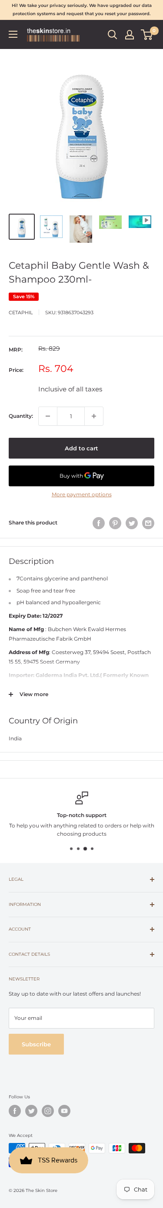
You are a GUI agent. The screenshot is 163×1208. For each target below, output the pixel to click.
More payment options (82, 494)
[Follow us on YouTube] (64, 1111)
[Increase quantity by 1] (94, 416)
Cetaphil (21, 312)
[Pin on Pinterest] (115, 523)
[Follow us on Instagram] (48, 1111)
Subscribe (36, 1044)
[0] (147, 34)
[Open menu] (13, 34)
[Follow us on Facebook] (15, 1111)
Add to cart (81, 448)
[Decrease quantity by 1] (48, 416)
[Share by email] (148, 523)
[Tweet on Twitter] (132, 523)
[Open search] (112, 34)
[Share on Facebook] (99, 523)
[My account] (129, 34)
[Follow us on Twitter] (31, 1111)
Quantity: (21, 416)
